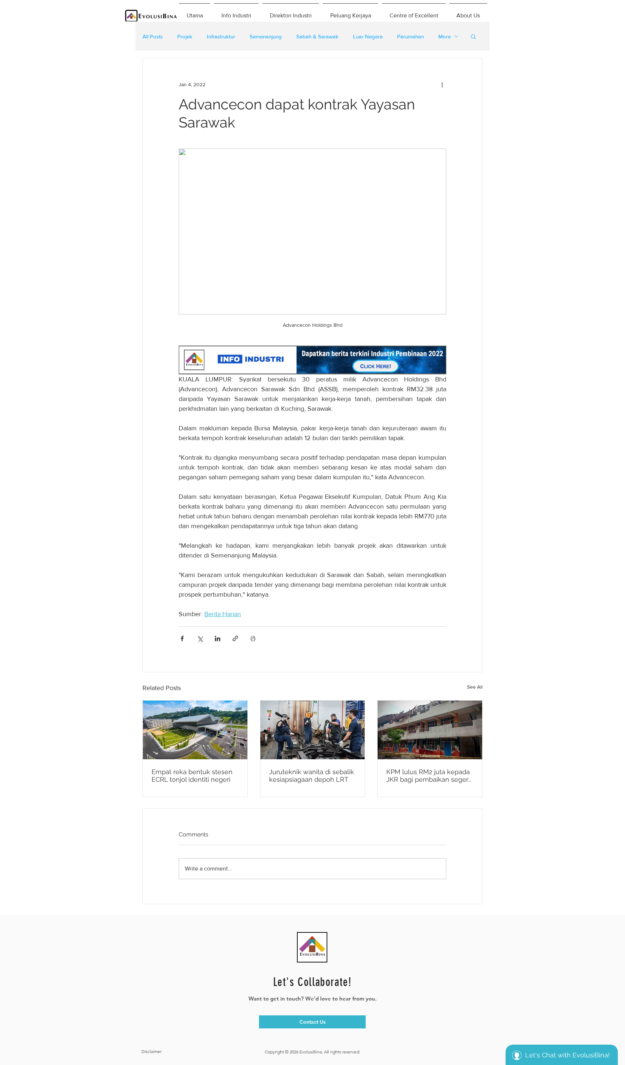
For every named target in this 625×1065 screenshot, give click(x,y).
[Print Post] (253, 638)
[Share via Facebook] (182, 638)
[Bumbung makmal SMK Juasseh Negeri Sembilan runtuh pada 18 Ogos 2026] (430, 730)
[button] (473, 36)
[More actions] (442, 84)
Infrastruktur (221, 36)
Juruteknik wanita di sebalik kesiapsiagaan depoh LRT (311, 775)
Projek (184, 36)
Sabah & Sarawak (317, 36)
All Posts (153, 36)
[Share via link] (235, 638)
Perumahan (410, 36)
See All (474, 687)
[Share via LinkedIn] (217, 638)
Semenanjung (266, 36)
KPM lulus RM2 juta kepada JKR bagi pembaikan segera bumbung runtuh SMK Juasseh (429, 775)
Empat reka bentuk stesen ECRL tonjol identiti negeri (192, 775)
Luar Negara (368, 36)
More (444, 36)
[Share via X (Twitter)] (199, 638)
